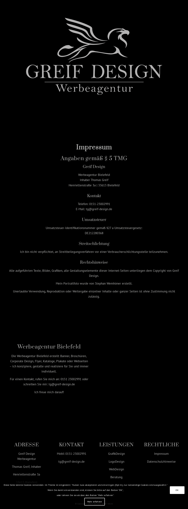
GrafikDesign (116, 454)
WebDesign (116, 469)
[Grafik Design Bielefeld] (94, 54)
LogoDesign (116, 462)
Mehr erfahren (94, 501)
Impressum (161, 454)
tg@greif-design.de (99, 209)
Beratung (116, 477)
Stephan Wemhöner (108, 283)
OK (177, 490)
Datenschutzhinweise (161, 462)
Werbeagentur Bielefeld (33, 356)
